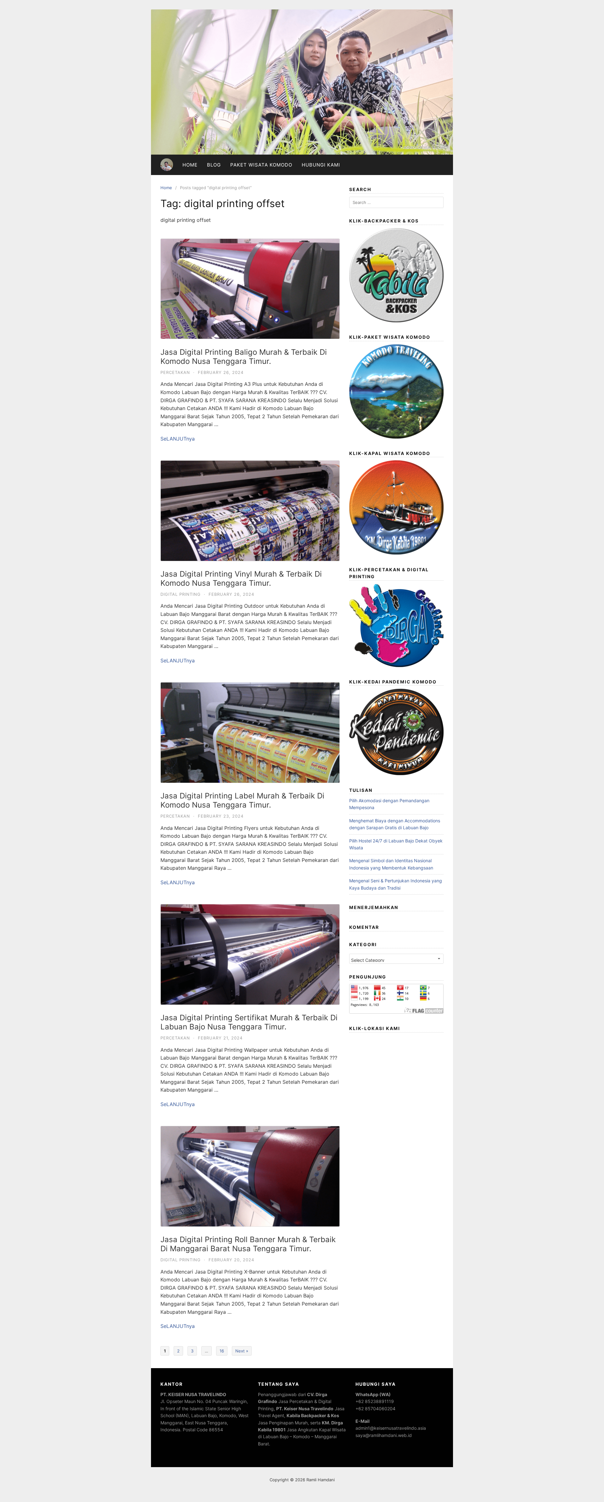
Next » (241, 1350)
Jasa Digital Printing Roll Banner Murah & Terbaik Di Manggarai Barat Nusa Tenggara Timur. (248, 1244)
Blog (214, 165)
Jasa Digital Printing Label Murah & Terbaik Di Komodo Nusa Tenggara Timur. (242, 800)
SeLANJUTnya (177, 439)
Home (190, 165)
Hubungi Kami (321, 165)
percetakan (175, 372)
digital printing (180, 594)
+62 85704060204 (375, 1408)
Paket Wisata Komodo (261, 165)
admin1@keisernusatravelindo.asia (390, 1428)
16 (222, 1350)
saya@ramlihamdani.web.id (383, 1435)
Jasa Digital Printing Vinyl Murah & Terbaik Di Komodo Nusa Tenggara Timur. (241, 578)
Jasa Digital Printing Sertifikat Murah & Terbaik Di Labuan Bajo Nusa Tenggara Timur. (249, 1022)
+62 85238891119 (374, 1401)
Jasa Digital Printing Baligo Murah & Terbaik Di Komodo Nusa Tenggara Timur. (243, 357)
